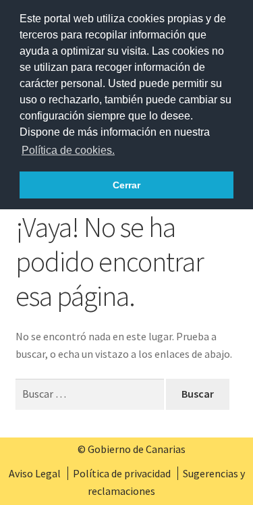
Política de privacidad (122, 473)
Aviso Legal (35, 473)
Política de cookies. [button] (68, 150)
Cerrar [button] (126, 185)
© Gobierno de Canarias (132, 449)
